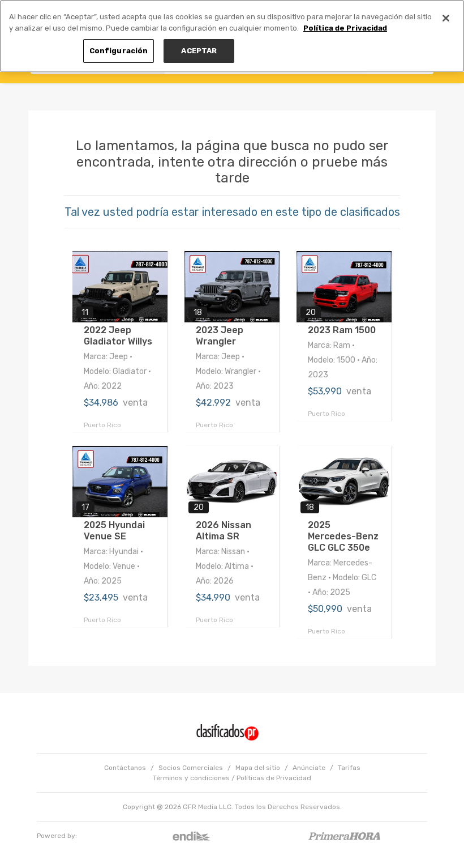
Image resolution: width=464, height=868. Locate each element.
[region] (232, 36)
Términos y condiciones (191, 778)
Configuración (118, 50)
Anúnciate (309, 768)
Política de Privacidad (345, 28)
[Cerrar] (445, 18)
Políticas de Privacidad (274, 778)
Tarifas (349, 768)
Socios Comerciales (190, 768)
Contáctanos (125, 768)
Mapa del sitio (257, 768)
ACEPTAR (199, 50)
